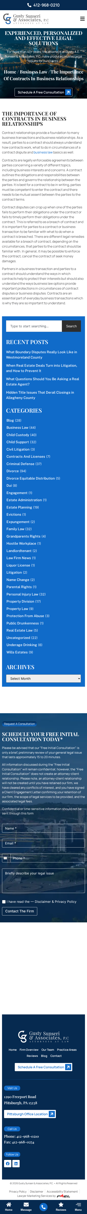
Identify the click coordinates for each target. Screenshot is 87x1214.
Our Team (47, 1050)
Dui (9, 485)
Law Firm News (18, 558)
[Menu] (78, 1204)
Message (26, 1209)
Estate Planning (19, 507)
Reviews (32, 1056)
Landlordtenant (19, 551)
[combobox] (34, 326)
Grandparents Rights (23, 536)
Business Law (33, 72)
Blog (10, 420)
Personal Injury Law (22, 594)
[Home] (8, 1204)
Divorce (12, 471)
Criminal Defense (20, 464)
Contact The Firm (19, 911)
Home (10, 72)
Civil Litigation (18, 449)
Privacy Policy (65, 902)
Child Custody (17, 435)
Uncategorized (18, 638)
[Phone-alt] (43, 1207)
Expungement (18, 522)
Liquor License (18, 565)
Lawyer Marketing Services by (36, 1196)
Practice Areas (67, 1050)
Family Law (15, 529)
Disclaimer (43, 902)
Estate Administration (24, 500)
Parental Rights (19, 587)
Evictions (13, 514)
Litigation (14, 572)
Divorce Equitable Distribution (30, 478)
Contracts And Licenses (25, 456)
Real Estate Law (19, 630)
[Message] (26, 1204)
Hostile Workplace (21, 543)
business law (43, 152)
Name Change (17, 580)
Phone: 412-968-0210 (21, 1136)
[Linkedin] (16, 1163)
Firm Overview (29, 1050)
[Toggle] (82, 18)
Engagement (17, 493)
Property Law (17, 609)
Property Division (20, 601)
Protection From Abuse (25, 616)
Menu (78, 1209)
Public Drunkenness (22, 623)
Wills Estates (17, 652)
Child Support (17, 442)
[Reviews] (61, 1204)
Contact (56, 1056)
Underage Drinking (21, 645)
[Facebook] (7, 1163)
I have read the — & (41, 902)
